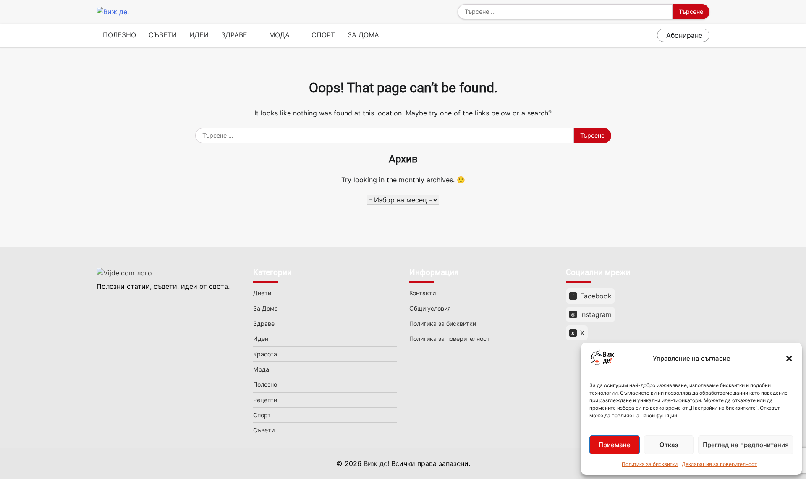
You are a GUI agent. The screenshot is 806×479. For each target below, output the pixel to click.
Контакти (422, 292)
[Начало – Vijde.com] (169, 273)
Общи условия (430, 308)
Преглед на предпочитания (746, 445)
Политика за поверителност (449, 338)
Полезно (119, 35)
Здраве (234, 35)
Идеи (199, 35)
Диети (262, 292)
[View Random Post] (648, 35)
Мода (279, 35)
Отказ (668, 445)
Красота (265, 354)
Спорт (323, 35)
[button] (789, 358)
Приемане (615, 445)
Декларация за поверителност (719, 464)
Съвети (163, 35)
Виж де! (376, 463)
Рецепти (265, 399)
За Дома (363, 35)
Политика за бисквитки (650, 464)
